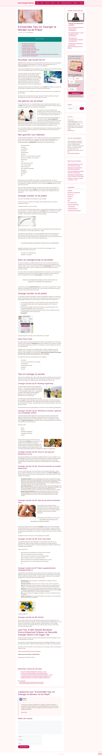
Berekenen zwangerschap (74, 192)
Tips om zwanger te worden (28, 52)
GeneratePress (61, 754)
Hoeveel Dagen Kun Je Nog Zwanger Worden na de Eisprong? (31, 682)
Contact (81, 2)
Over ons (53, 2)
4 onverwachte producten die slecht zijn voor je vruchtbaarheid (75, 29)
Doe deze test (21, 657)
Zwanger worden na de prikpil (29, 48)
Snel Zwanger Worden (26, 3)
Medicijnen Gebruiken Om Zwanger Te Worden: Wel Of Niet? (35, 677)
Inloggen (75, 2)
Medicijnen (70, 196)
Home (37, 2)
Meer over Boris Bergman (74, 153)
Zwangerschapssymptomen (74, 210)
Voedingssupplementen (73, 204)
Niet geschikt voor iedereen (28, 46)
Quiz (58, 2)
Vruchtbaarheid (22, 680)
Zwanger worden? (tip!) (66, 2)
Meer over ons (71, 130)
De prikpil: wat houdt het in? (28, 43)
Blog (42, 2)
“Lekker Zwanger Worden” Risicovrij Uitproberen (29, 651)
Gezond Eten (71, 194)
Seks (69, 200)
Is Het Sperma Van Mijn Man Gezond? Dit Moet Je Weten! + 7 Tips (36, 674)
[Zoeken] (82, 108)
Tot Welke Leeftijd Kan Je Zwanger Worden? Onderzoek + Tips (36, 676)
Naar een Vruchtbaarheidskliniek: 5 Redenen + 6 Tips (33, 671)
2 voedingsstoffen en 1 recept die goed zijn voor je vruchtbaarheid (75, 34)
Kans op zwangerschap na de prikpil (30, 49)
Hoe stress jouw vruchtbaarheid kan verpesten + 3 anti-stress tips (76, 40)
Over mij (47, 2)
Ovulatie (69, 198)
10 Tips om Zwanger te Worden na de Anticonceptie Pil (34, 673)
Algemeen (70, 190)
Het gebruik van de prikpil (28, 45)
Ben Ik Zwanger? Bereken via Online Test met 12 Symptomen (31, 683)
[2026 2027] (72, 81)
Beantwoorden (24, 712)
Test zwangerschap (72, 202)
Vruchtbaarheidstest (72, 208)
